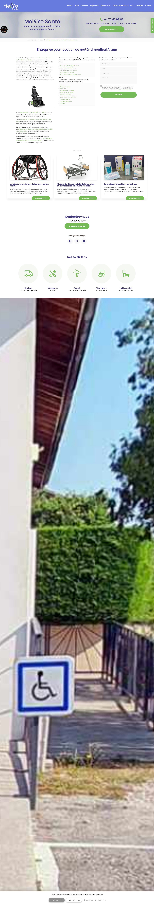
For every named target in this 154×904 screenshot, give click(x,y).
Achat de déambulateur (67, 67)
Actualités (139, 6)
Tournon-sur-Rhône (66, 101)
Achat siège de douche (67, 72)
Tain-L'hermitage (65, 99)
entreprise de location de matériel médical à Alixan (33, 121)
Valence (62, 103)
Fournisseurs (105, 6)
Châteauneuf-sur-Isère (67, 90)
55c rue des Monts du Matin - (111, 23)
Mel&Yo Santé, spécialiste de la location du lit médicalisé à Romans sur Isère (75, 185)
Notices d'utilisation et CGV (123, 6)
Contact (148, 6)
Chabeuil (63, 88)
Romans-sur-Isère (65, 94)
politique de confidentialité (124, 89)
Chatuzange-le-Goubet (67, 92)
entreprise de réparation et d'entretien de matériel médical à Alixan (34, 130)
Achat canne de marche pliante (69, 65)
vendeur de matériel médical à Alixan (33, 112)
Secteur (36, 40)
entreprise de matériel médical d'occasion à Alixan (34, 140)
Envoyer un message (77, 226)
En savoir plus (40, 198)
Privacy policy (101, 900)
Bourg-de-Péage (65, 87)
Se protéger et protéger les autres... (120, 184)
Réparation (94, 6)
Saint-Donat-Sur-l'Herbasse (68, 96)
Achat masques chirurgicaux (68, 70)
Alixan (41, 40)
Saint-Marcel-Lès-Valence (68, 97)
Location (84, 6)
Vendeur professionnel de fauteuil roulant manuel (29, 185)
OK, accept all (57, 900)
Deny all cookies (74, 900)
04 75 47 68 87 (113, 19)
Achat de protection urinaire (68, 69)
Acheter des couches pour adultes (70, 74)
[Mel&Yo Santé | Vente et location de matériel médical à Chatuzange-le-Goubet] (11, 6)
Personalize (89, 900)
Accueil (69, 6)
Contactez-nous (111, 29)
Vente (77, 6)
